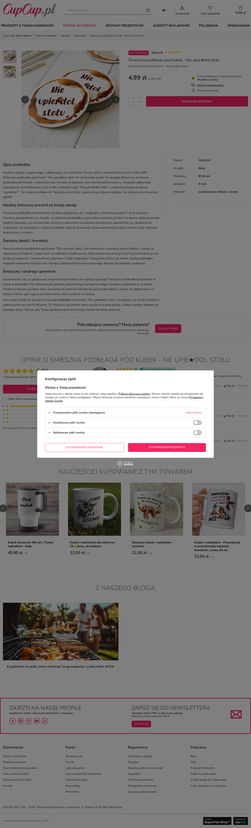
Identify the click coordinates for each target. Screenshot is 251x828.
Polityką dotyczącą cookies (134, 393)
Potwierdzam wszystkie (167, 447)
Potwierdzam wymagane (84, 447)
